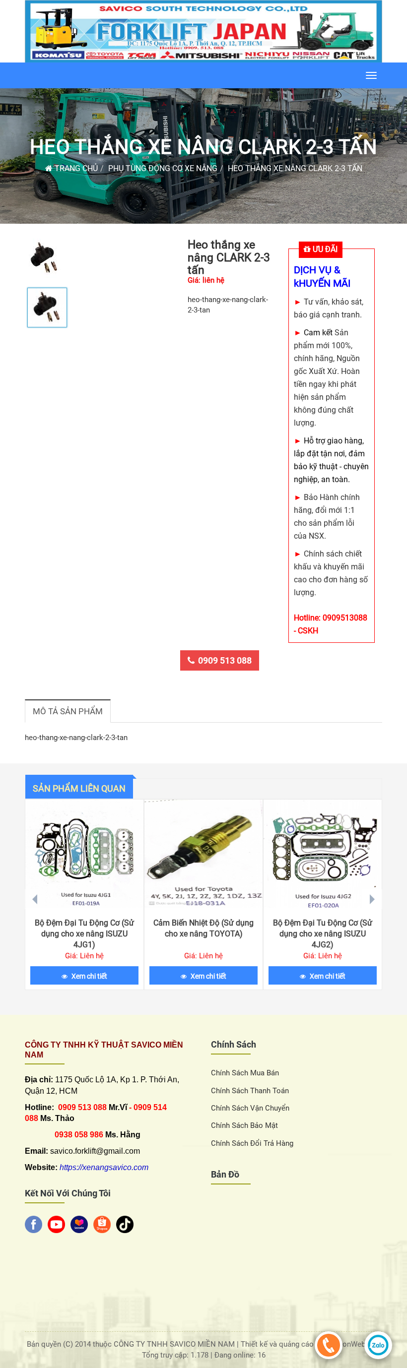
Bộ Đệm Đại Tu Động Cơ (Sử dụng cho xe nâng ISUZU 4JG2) (322, 933)
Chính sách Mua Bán (245, 1072)
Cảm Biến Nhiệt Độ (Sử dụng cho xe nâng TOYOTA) (203, 928)
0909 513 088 (225, 660)
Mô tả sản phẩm (68, 711)
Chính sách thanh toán (250, 1090)
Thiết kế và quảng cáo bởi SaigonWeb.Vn (309, 1344)
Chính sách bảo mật (244, 1125)
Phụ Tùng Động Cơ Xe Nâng (162, 168)
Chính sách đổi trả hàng (252, 1143)
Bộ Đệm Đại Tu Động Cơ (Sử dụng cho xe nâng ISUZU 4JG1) (84, 933)
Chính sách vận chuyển (250, 1108)
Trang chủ (75, 168)
